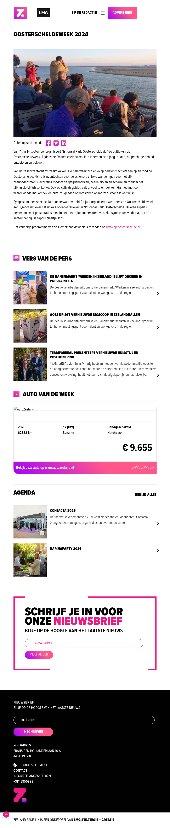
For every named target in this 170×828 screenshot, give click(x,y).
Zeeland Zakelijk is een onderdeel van (63, 820)
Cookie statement (32, 765)
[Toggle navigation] (102, 13)
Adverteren (122, 12)
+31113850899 (23, 781)
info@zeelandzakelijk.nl (32, 776)
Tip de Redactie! (84, 12)
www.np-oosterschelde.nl (123, 227)
